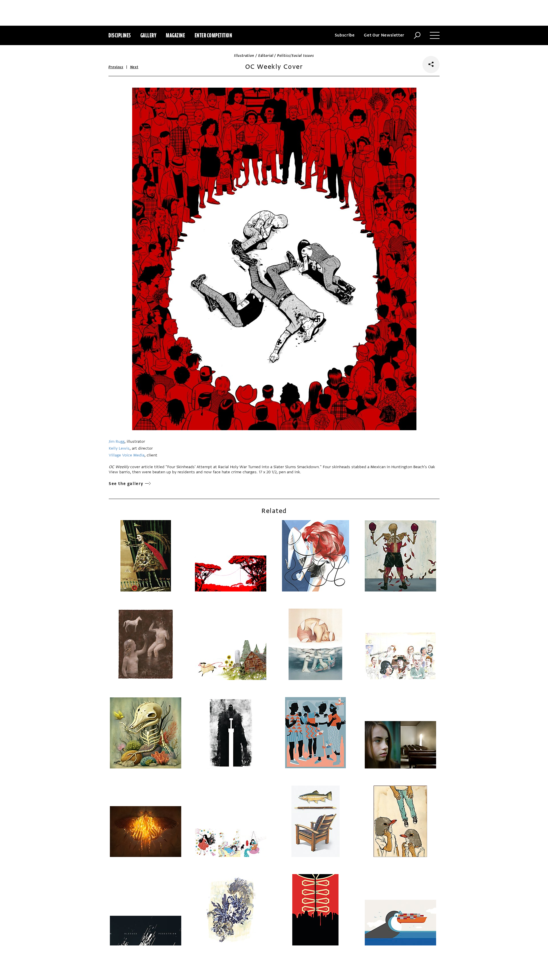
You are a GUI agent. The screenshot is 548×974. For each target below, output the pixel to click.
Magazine (175, 35)
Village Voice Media (126, 455)
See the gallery (126, 483)
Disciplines (119, 35)
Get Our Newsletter (384, 35)
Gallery (148, 35)
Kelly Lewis (119, 448)
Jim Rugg (116, 441)
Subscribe (345, 35)
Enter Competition (213, 35)
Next (134, 67)
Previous (115, 67)
